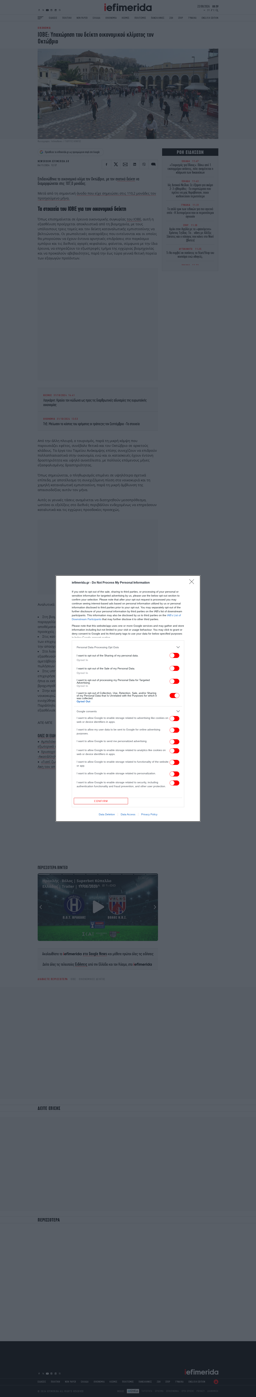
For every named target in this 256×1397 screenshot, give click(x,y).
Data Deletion (107, 814)
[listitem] (128, 647)
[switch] (174, 655)
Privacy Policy (149, 814)
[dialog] (128, 698)
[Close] (192, 582)
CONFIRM (101, 801)
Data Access (128, 814)
